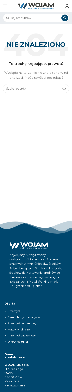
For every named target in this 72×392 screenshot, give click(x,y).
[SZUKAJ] (64, 18)
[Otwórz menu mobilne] (5, 6)
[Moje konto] (67, 6)
